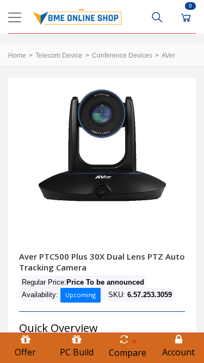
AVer (168, 55)
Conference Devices (122, 55)
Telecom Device (59, 55)
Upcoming (80, 295)
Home (17, 55)
